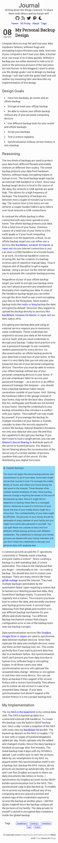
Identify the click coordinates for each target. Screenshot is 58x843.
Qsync (23, 636)
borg (34, 304)
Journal (29, 5)
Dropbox (46, 632)
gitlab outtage (10, 580)
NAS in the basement (23, 712)
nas (29, 827)
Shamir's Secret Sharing (15, 442)
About (35, 23)
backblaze (22, 823)
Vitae (38, 838)
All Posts (25, 23)
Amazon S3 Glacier (39, 245)
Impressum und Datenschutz (35, 835)
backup (34, 823)
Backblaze (22, 245)
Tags (44, 23)
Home (14, 23)
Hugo (53, 838)
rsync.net (7, 248)
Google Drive (9, 636)
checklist (46, 823)
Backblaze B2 (31, 729)
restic (25, 304)
